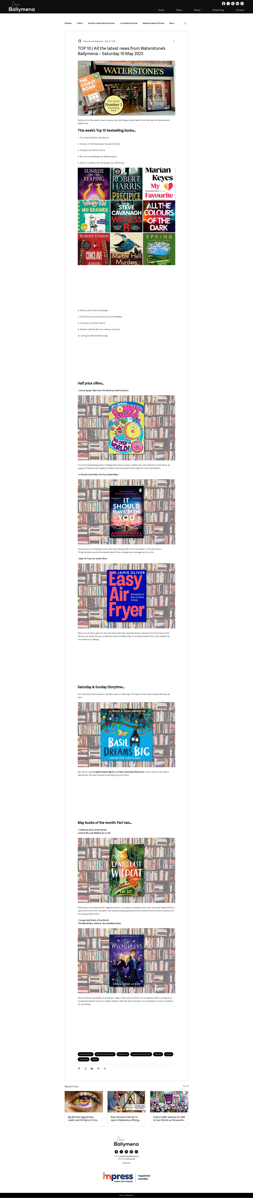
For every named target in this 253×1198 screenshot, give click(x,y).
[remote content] (126, 287)
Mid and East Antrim (105, 1054)
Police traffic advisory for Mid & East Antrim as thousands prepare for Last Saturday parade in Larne (169, 1119)
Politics (80, 23)
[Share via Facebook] (79, 1068)
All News (68, 23)
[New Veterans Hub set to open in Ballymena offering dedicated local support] (127, 1101)
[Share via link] (98, 1068)
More (171, 23)
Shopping (83, 1059)
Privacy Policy (126, 1163)
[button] (185, 23)
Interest (158, 1054)
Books (94, 1059)
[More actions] (173, 41)
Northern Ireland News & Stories (101, 23)
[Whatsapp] (242, 3)
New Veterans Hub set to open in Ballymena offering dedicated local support (125, 1119)
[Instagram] (237, 3)
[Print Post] (105, 1068)
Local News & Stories (129, 23)
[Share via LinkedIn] (92, 1068)
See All (185, 1086)
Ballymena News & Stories (153, 23)
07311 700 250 (130, 1159)
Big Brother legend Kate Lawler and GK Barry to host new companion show (83, 1119)
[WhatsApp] (136, 1151)
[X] (228, 3)
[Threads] (233, 3)
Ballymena (123, 1054)
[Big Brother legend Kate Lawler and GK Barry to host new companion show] (84, 1101)
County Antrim (85, 1054)
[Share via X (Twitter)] (85, 1068)
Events (169, 1054)
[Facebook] (223, 3)
